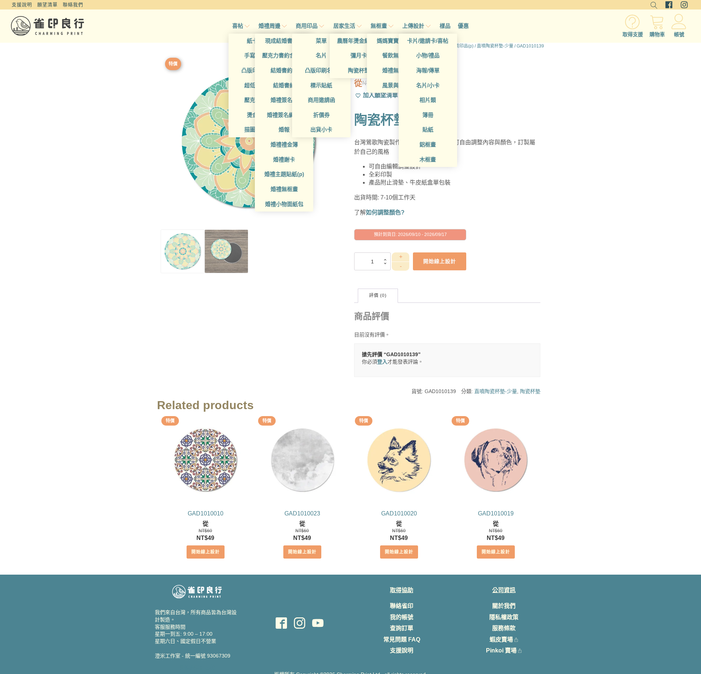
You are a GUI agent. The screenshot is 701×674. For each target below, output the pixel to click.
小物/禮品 (428, 55)
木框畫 (428, 159)
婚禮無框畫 (284, 189)
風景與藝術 (396, 85)
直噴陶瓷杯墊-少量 (495, 46)
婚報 (284, 129)
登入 (382, 362)
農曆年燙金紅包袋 (359, 41)
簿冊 (427, 115)
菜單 (321, 41)
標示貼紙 (321, 85)
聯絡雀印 (401, 606)
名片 (321, 55)
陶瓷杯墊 (359, 70)
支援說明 (22, 4)
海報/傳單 (428, 70)
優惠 (463, 26)
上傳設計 (413, 26)
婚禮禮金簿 (284, 144)
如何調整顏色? (385, 212)
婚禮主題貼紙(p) (284, 174)
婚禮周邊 (269, 26)
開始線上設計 (205, 552)
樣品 (445, 26)
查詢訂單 (401, 628)
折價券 (321, 115)
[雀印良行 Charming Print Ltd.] (47, 26)
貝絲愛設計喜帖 (197, 667)
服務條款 (504, 628)
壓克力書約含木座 (284, 55)
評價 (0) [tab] (378, 295)
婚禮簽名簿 (284, 100)
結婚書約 (284, 85)
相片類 (428, 100)
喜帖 (237, 26)
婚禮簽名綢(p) (284, 115)
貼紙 (427, 129)
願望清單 (47, 4)
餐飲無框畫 (396, 55)
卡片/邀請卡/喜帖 (427, 41)
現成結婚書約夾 (284, 41)
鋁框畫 (428, 144)
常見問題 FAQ (401, 639)
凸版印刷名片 (321, 70)
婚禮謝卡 (284, 159)
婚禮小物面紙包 (284, 204)
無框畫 (379, 26)
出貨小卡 (321, 129)
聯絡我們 (73, 4)
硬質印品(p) (462, 46)
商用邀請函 (321, 100)
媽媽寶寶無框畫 (396, 41)
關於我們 (504, 606)
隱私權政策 (503, 617)
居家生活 (344, 26)
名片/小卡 (428, 85)
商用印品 (307, 26)
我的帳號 (401, 617)
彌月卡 (358, 55)
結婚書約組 (284, 70)
